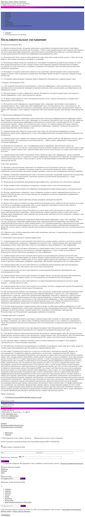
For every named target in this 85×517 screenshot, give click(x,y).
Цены (7, 496)
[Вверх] (1, 445)
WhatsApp (4, 469)
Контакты (8, 498)
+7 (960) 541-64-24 (7, 5)
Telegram (8, 434)
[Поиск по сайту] (1, 29)
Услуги (7, 495)
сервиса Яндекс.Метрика (21, 511)
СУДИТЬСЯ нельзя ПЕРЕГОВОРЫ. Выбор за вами (23, 397)
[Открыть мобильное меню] (1, 9)
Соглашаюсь (6, 515)
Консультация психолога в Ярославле (18, 502)
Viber (2, 473)
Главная (8, 491)
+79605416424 (13, 416)
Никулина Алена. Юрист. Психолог (13, 2)
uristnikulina (11, 418)
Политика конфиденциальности (71, 463)
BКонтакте (9, 433)
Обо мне (8, 493)
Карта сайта (9, 500)
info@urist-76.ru (11, 414)
